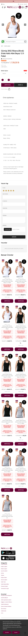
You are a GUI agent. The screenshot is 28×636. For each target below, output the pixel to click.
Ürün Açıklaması (8, 98)
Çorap (2, 573)
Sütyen (2, 575)
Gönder (14, 237)
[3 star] (8, 191)
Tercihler (7, 632)
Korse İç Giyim (4, 579)
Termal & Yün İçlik (5, 588)
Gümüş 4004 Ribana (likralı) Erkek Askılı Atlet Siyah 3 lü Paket (20, 376)
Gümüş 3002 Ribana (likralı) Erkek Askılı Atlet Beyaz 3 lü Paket (20, 281)
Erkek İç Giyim (7, 46)
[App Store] (8, 558)
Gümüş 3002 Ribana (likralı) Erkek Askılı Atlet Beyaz (7, 327)
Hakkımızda (3, 610)
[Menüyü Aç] (5, 7)
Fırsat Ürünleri (4, 564)
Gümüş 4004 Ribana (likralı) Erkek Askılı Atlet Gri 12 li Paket (20, 422)
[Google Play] (8, 552)
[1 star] (4, 191)
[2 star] (6, 191)
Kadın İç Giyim (4, 566)
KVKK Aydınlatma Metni (6, 599)
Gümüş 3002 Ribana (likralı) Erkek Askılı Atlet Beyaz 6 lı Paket (7, 281)
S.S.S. (2, 613)
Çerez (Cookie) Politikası (6, 606)
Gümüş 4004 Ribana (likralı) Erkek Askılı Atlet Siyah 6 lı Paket (7, 376)
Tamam (15, 632)
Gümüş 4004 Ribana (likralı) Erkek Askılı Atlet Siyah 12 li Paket (20, 327)
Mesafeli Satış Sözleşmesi (6, 595)
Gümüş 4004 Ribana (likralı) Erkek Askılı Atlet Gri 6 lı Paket (7, 470)
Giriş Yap (21, 4)
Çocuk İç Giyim (4, 571)
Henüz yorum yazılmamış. (7, 58)
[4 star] (11, 191)
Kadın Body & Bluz (5, 584)
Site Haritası (3, 608)
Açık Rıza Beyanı (4, 597)
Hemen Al (20, 85)
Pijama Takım (4, 577)
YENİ (3, 260)
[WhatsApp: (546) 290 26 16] (22, 7)
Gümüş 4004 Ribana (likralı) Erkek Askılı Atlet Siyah (7, 422)
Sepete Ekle (8, 85)
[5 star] (13, 191)
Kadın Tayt (3, 582)
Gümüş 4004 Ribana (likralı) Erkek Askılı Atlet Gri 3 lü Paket (20, 470)
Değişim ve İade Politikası (6, 602)
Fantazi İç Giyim (4, 586)
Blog (3, 4)
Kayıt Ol (25, 4)
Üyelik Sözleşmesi (5, 604)
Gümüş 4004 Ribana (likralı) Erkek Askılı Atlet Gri (7, 516)
